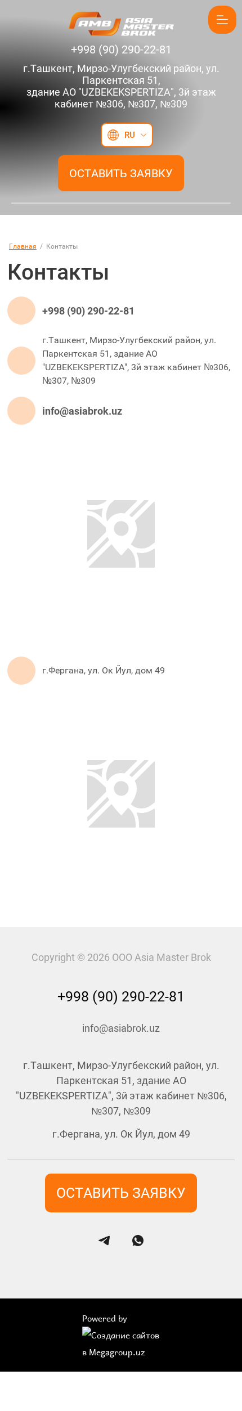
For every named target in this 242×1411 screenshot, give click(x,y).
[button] (121, 173)
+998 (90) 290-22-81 (88, 311)
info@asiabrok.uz (82, 411)
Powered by (104, 1318)
